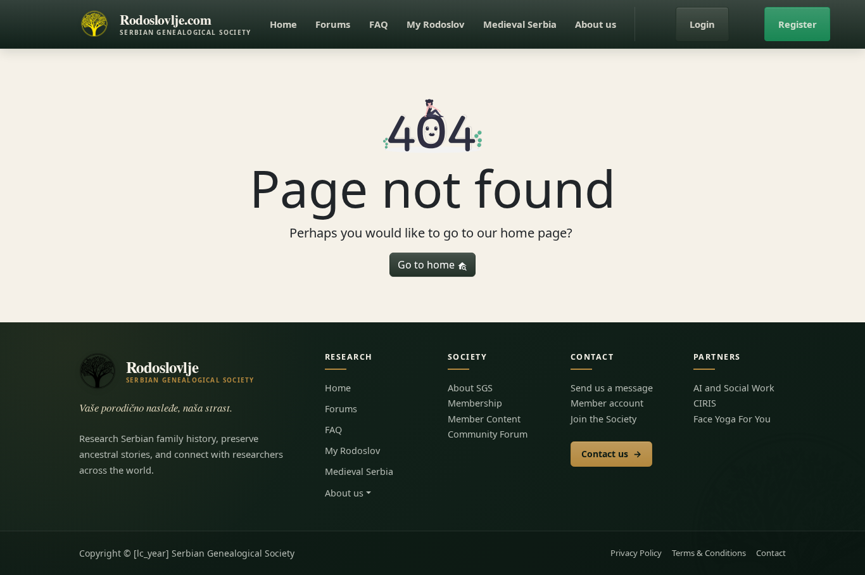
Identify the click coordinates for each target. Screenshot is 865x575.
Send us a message (612, 388)
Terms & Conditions (709, 553)
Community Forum (487, 434)
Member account (607, 403)
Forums (332, 24)
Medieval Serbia (520, 24)
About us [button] (595, 24)
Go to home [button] (427, 265)
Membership (475, 403)
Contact (771, 553)
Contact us (611, 454)
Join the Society (603, 419)
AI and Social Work (733, 388)
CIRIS (704, 403)
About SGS (470, 388)
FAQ (378, 24)
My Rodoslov (435, 24)
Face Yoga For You (732, 419)
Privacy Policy (636, 553)
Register (797, 24)
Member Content (484, 419)
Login (702, 24)
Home (283, 24)
